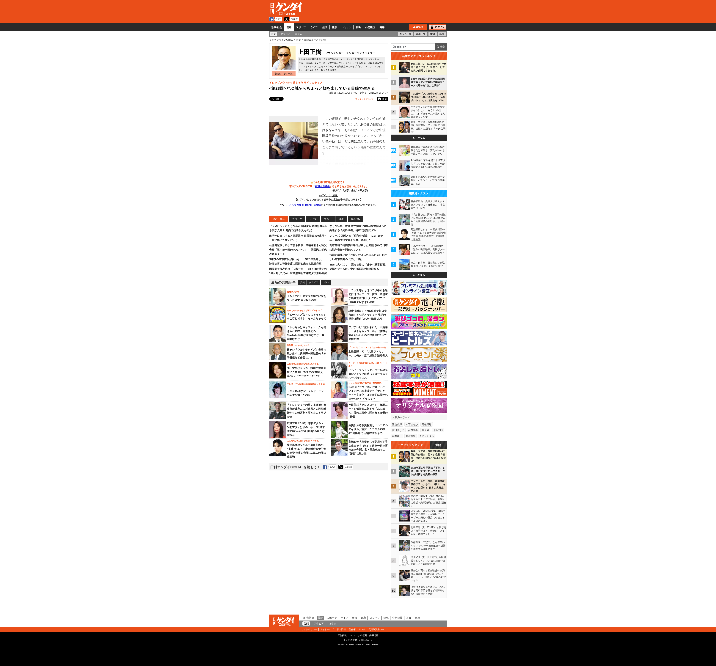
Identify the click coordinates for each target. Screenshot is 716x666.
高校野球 (426, 424)
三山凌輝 (397, 424)
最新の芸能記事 (283, 282)
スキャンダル (426, 436)
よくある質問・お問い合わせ (358, 640)
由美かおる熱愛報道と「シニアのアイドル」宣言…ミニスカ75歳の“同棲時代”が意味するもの (368, 429)
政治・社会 (279, 219)
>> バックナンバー (365, 99)
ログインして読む (328, 195)
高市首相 (410, 436)
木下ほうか (412, 424)
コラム (326, 282)
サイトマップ (327, 629)
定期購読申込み (376, 629)
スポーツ (301, 27)
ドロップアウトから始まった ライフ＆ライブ (295, 82)
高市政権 (413, 430)
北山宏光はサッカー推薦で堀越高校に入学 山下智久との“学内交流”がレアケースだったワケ (306, 372)
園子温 (425, 430)
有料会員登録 (322, 186)
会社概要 (362, 635)
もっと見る (419, 137)
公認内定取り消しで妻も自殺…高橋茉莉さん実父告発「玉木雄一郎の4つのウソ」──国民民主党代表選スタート (298, 249)
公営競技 (370, 27)
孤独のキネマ (293, 292)
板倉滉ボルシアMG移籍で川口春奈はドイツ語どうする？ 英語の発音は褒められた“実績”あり (367, 314)
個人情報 (341, 629)
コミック (346, 27)
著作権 (352, 629)
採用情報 (373, 635)
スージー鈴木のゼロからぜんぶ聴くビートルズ (367, 364)
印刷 (384, 99)
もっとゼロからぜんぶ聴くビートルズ (304, 310)
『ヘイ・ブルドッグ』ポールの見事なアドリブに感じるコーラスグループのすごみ (368, 373)
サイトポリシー (309, 629)
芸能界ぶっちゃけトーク (298, 345)
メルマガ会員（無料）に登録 (305, 204)
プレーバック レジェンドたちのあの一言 (367, 347)
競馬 (358, 27)
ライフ (314, 27)
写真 (408, 617)
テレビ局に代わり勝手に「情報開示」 (365, 383)
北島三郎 (438, 430)
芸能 (289, 27)
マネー (327, 219)
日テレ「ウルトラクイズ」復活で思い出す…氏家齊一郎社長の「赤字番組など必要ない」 (306, 353)
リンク (362, 629)
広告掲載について (347, 635)
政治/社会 (276, 27)
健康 (334, 27)
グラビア (313, 282)
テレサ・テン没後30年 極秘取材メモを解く (306, 385)
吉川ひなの (398, 430)
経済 (324, 27)
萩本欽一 (397, 436)
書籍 (382, 27)
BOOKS (355, 219)
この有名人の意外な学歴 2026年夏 (303, 364)
